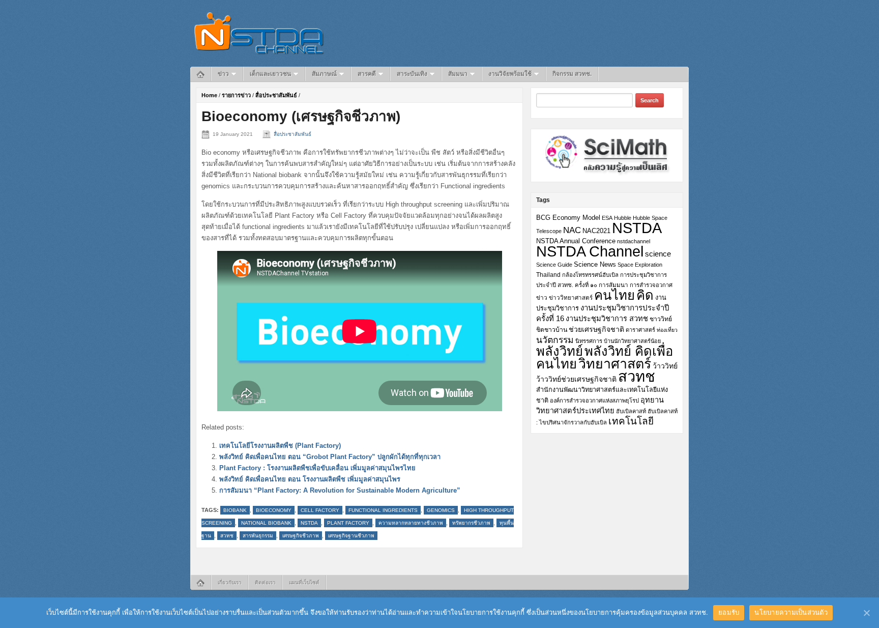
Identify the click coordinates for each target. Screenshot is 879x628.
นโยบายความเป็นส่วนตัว (791, 612)
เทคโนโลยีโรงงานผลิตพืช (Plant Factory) (280, 445)
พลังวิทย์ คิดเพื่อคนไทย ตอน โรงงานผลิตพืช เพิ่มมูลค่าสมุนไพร (309, 479)
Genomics (441, 510)
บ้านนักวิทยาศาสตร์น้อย (632, 341)
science (658, 253)
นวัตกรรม (555, 340)
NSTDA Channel (589, 251)
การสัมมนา (613, 284)
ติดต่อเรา (265, 582)
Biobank (235, 510)
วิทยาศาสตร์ (614, 364)
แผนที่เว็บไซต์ (304, 582)
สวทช (226, 535)
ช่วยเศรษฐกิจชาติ (596, 329)
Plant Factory (348, 523)
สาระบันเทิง (412, 73)
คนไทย (614, 295)
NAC (572, 230)
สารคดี (367, 73)
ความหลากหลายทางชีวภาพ (410, 523)
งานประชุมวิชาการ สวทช (607, 319)
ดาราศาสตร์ (640, 330)
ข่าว (223, 73)
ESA (607, 218)
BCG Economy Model (568, 217)
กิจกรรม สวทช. (572, 73)
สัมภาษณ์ (324, 73)
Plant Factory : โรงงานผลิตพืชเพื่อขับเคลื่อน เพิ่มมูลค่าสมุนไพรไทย (317, 468)
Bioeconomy (273, 510)
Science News (595, 264)
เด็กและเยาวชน (270, 73)
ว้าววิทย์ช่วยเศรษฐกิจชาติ (576, 379)
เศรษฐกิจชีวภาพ (300, 535)
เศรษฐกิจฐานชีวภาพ (351, 535)
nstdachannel (633, 241)
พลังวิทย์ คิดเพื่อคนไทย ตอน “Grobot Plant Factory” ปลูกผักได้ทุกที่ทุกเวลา (330, 457)
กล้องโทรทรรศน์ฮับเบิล (590, 275)
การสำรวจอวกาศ (651, 285)
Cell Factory (320, 510)
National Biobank (266, 523)
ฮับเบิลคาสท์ (631, 411)
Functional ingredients (383, 510)
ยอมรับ (728, 612)
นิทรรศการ (588, 341)
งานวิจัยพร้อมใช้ (510, 73)
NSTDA (309, 523)
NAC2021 (596, 231)
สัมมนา (457, 73)
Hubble (622, 218)
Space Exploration (640, 265)
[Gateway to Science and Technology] (259, 33)
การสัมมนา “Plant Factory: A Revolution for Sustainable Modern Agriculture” (339, 490)
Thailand (548, 274)
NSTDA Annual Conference (576, 241)
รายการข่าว (236, 95)
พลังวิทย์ (559, 351)
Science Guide (554, 265)
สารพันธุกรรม (258, 535)
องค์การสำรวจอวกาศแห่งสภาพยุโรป (594, 400)
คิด (645, 295)
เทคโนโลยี (631, 421)
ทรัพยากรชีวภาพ (471, 523)
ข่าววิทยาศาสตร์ (571, 297)
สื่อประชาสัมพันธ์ (276, 95)
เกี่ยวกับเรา (230, 582)
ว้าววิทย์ (665, 366)
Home (209, 95)
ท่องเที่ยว (667, 330)
